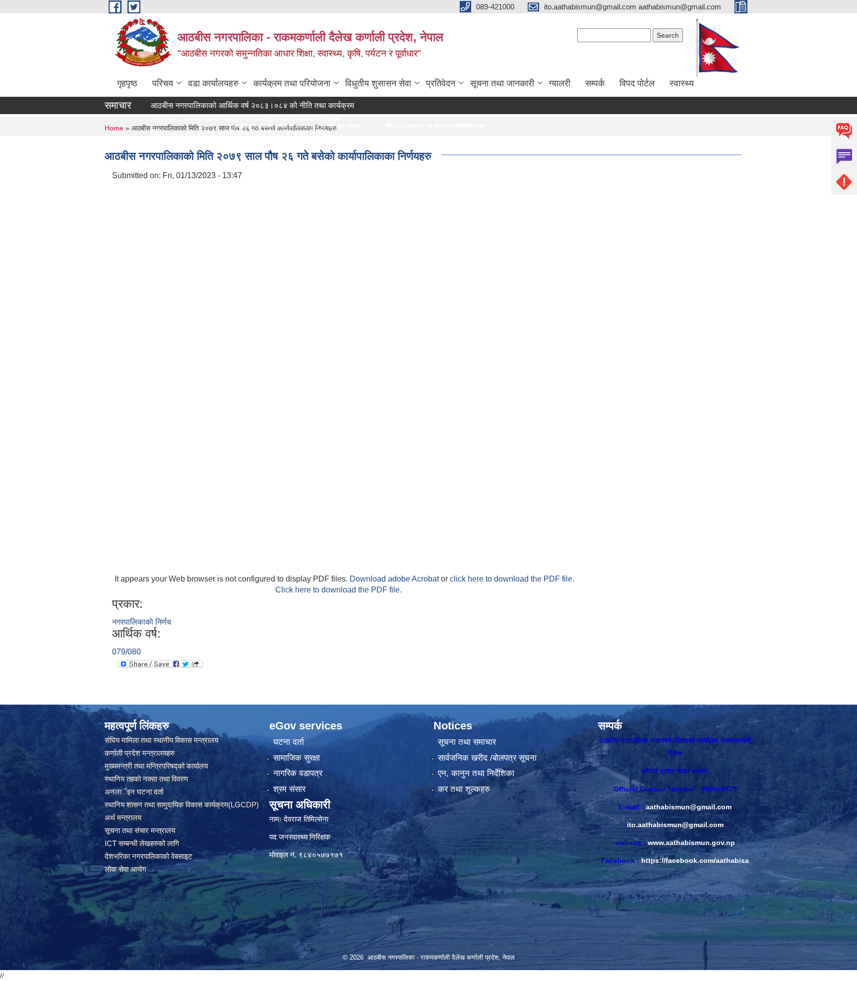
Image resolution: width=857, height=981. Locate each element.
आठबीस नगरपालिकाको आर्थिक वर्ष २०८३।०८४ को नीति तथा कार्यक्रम (215, 105)
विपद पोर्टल (637, 83)
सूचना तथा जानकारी (502, 83)
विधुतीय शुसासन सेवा (378, 83)
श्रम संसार (289, 789)
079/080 (126, 652)
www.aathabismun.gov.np (691, 843)
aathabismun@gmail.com (689, 807)
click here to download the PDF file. (512, 579)
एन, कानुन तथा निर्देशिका (476, 773)
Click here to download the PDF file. (338, 590)
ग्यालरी (559, 83)
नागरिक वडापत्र (297, 773)
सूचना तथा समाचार (467, 742)
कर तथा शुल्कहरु (464, 789)
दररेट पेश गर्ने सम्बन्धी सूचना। (155, 147)
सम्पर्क (595, 83)
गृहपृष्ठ (127, 83)
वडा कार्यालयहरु (213, 83)
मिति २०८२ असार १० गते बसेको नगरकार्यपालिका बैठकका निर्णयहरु (342, 126)
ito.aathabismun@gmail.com (675, 825)
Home (114, 128)
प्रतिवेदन (440, 83)
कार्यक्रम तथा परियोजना (291, 83)
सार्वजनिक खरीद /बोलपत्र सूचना (487, 758)
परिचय (162, 83)
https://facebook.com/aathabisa (695, 860)
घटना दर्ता (288, 742)
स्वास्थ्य (682, 83)
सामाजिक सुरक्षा (296, 758)
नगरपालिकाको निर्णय (141, 622)
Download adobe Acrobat (395, 579)
